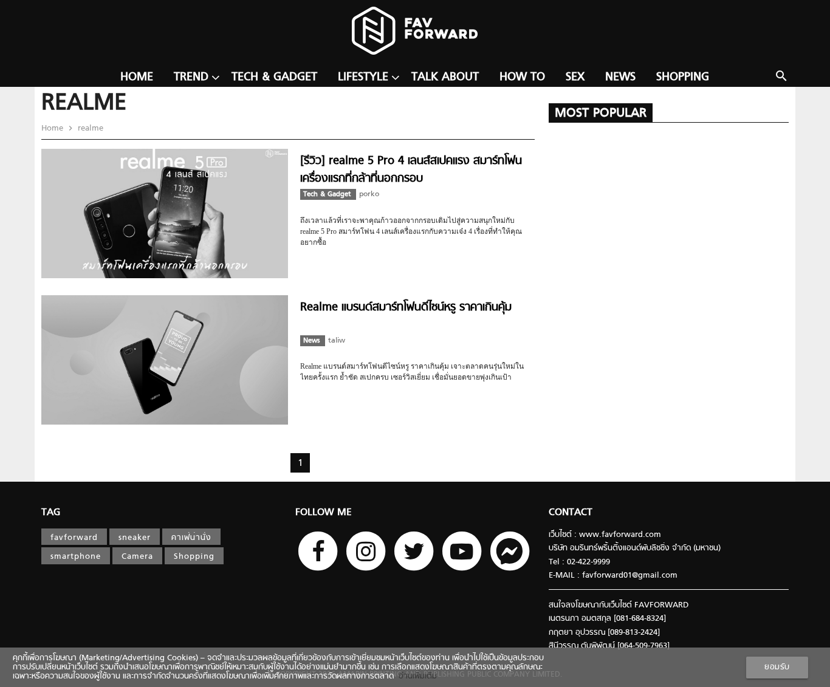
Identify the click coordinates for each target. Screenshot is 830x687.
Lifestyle (363, 77)
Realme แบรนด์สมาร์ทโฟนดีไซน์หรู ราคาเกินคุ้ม (406, 307)
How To (522, 77)
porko (369, 194)
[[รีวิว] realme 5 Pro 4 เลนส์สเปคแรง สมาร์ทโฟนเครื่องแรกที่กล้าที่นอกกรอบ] (164, 276)
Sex (575, 77)
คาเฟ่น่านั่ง (191, 537)
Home (136, 77)
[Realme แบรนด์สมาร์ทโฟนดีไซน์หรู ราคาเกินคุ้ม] (164, 422)
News (620, 77)
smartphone (75, 556)
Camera (137, 556)
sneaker (134, 537)
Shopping (682, 77)
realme (89, 128)
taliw (336, 340)
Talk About (445, 77)
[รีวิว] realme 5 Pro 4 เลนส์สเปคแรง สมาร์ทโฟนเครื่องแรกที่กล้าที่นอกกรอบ (411, 169)
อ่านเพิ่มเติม (415, 676)
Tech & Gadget (274, 77)
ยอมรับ (777, 667)
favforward (74, 537)
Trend (191, 77)
